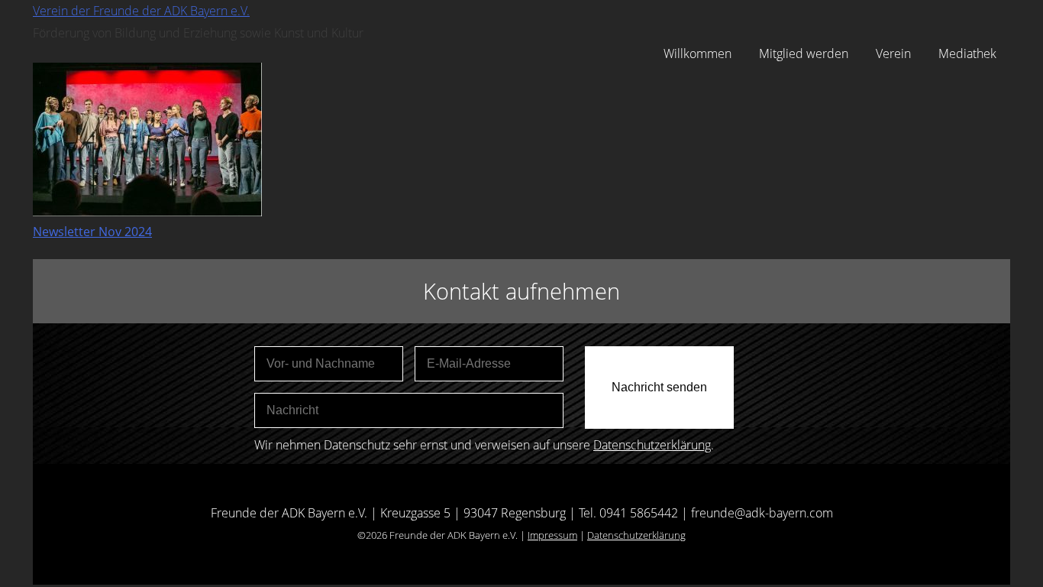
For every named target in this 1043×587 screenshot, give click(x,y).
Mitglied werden (803, 53)
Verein (893, 53)
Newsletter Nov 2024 (92, 231)
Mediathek (967, 53)
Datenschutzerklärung (652, 444)
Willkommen (697, 53)
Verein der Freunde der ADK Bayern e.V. (141, 10)
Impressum (552, 535)
